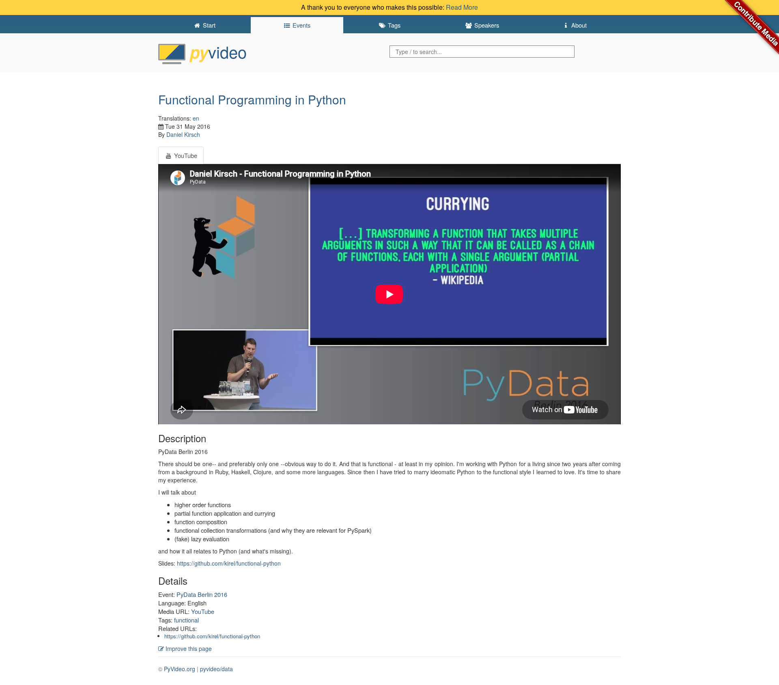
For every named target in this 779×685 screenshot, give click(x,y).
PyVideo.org (179, 669)
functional (186, 620)
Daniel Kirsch (183, 134)
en (196, 118)
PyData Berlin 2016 (201, 594)
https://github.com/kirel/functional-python (229, 563)
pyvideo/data (216, 669)
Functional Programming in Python (252, 99)
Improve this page (188, 648)
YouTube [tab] (184, 155)
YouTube (202, 611)
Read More (462, 7)
